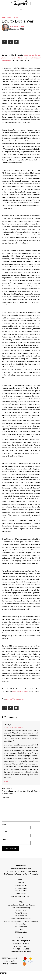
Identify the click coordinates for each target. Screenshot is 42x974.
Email (4, 832)
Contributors (21, 893)
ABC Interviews (21, 927)
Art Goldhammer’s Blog (21, 908)
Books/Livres (7, 17)
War (17, 699)
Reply (6, 781)
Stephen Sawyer (21, 885)
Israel (22, 699)
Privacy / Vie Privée (10, 964)
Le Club (15, 17)
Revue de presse (21, 916)
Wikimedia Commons (20, 691)
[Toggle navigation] (21, 9)
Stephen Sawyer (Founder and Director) (21, 905)
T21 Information (21, 932)
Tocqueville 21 (21, 883)
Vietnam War (11, 699)
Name (4, 824)
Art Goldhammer (21, 888)
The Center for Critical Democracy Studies (21, 871)
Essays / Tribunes (21, 913)
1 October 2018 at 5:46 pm (14, 727)
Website (5, 839)
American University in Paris (21, 868)
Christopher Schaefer (17, 26)
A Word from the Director (21, 896)
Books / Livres (21, 910)
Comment (6, 797)
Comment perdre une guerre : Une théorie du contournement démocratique (21, 57)
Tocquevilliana (21, 924)
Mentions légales (9, 961)
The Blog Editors (21, 891)
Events (21, 929)
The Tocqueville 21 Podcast (21, 918)
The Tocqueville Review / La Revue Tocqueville (21, 874)
